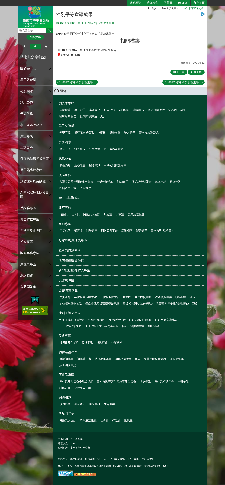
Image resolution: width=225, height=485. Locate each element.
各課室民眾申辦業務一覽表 (76, 181)
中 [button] (35, 46)
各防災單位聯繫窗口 (86, 297)
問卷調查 (91, 230)
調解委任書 (84, 358)
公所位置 (94, 148)
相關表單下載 (67, 188)
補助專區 (122, 181)
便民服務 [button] (26, 113)
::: (19, 6)
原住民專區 (66, 375)
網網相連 (65, 397)
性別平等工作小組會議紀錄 (101, 326)
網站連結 (153, 326)
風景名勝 (115, 132)
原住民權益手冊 (164, 381)
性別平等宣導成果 (193, 8)
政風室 (108, 214)
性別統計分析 (117, 319)
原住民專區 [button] (28, 264)
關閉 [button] (63, 91)
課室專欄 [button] (26, 136)
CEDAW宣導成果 (70, 326)
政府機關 (65, 404)
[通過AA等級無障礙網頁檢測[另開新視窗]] (35, 310)
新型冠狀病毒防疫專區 (34, 195)
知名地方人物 (176, 109)
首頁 (154, 8)
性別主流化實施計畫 (72, 319)
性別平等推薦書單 (133, 326)
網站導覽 (135, 2)
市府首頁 (199, 2)
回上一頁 (178, 72)
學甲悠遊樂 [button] (28, 80)
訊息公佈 (65, 158)
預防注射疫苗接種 (33, 181)
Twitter (32, 57)
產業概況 (138, 109)
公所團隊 (65, 142)
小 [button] (24, 46)
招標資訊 (94, 165)
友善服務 (109, 404)
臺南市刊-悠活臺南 (162, 230)
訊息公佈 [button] (26, 102)
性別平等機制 (96, 319)
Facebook (21, 57)
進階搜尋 (35, 37)
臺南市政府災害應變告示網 (102, 303)
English (183, 2)
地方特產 (129, 132)
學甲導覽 (65, 132)
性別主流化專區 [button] (31, 230)
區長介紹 (65, 148)
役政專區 (65, 336)
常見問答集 (66, 413)
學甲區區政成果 (31, 125)
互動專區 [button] (26, 147)
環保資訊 (94, 404)
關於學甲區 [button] (28, 68)
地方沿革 (79, 109)
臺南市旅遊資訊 (149, 132)
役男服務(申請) (68, 342)
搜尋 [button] (49, 30)
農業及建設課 (136, 214)
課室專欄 (65, 207)
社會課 (75, 214)
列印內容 (202, 14)
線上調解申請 (67, 365)
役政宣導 (102, 342)
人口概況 (124, 109)
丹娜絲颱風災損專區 (34, 158)
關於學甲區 (66, 103)
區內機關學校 (156, 109)
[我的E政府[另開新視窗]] (35, 300)
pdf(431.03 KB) (70, 54)
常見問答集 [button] (28, 287)
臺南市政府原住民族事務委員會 (116, 381)
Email (43, 57)
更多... (104, 116)
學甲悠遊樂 (66, 126)
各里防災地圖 (143, 297)
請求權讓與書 (103, 358)
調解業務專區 (68, 352)
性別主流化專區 (170, 8)
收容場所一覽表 (185, 297)
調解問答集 (177, 358)
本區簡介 (94, 109)
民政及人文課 (91, 214)
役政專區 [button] (26, 242)
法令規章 (145, 381)
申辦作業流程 (105, 181)
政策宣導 (85, 188)
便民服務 (65, 175)
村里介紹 (109, 109)
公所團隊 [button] (26, 91)
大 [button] (46, 46)
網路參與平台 (109, 230)
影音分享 (141, 230)
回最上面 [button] (196, 72)
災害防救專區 (68, 290)
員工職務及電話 (113, 148)
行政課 (63, 214)
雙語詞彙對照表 (142, 181)
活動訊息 (79, 165)
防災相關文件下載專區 (117, 297)
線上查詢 (175, 181)
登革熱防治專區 (31, 170)
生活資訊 (79, 404)
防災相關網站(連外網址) (138, 303)
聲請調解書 (66, 358)
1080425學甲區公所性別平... (77, 82)
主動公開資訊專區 (115, 165)
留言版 (78, 230)
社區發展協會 (67, 116)
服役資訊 (87, 342)
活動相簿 (127, 230)
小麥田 (101, 132)
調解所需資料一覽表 (127, 358)
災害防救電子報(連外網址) (172, 303)
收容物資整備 (163, 297)
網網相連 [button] (26, 275)
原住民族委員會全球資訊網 (76, 381)
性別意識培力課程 (140, 319)
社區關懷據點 (88, 116)
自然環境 (65, 109)
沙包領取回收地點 (70, 303)
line (38, 57)
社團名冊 (65, 387)
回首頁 (168, 2)
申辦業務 (183, 381)
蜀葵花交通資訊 (84, 132)
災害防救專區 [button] (29, 219)
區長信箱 (65, 230)
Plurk (27, 57)
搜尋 (20, 29)
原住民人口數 (82, 387)
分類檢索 (152, 2)
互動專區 (65, 224)
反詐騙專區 (28, 208)
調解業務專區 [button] (29, 253)
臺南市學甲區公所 (35, 16)
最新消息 (65, 165)
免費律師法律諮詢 (155, 358)
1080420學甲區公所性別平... (183, 82)
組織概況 (79, 148)
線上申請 (160, 181)
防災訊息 (65, 297)
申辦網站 (116, 342)
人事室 (120, 214)
